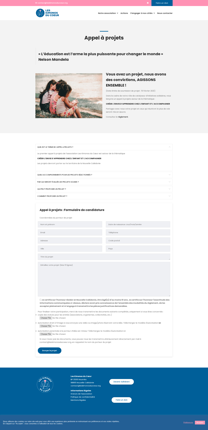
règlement (123, 116)
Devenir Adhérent (122, 381)
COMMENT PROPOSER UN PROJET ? (52, 196)
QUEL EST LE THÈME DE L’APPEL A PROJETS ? (55, 147)
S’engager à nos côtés (141, 13)
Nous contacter (165, 13)
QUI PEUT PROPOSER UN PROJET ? (51, 189)
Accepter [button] (200, 422)
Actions (124, 13)
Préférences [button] (188, 422)
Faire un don (162, 3)
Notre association (107, 13)
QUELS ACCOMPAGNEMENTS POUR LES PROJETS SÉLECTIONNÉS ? (64, 174)
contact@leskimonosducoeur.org (53, 3)
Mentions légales (78, 400)
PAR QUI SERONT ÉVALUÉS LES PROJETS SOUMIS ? (58, 182)
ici (160, 323)
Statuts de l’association (81, 394)
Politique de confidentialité (83, 397)
